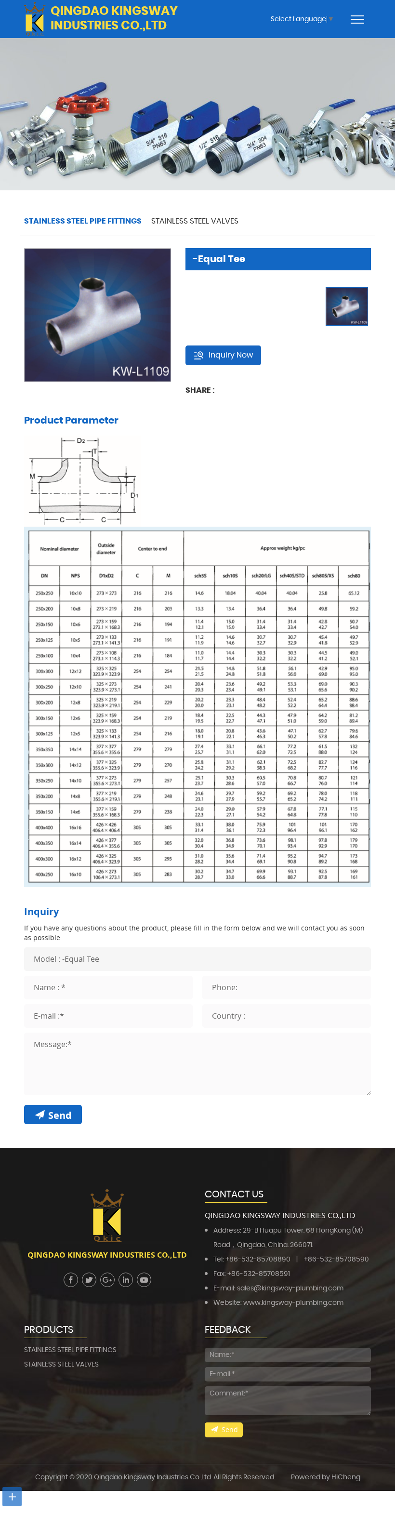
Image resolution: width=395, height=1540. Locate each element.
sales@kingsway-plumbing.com (290, 1288)
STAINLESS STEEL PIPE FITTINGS (83, 221)
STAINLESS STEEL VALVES (194, 221)
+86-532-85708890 (257, 1259)
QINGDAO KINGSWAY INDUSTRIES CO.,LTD (114, 18)
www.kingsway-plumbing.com (293, 1303)
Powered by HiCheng (325, 1477)
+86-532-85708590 (336, 1259)
